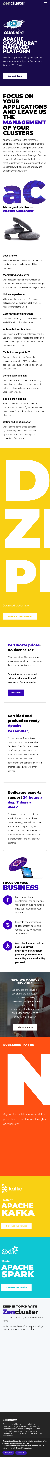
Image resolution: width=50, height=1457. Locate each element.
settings (28, 1448)
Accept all (8, 1453)
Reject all (21, 1453)
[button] (45, 3)
